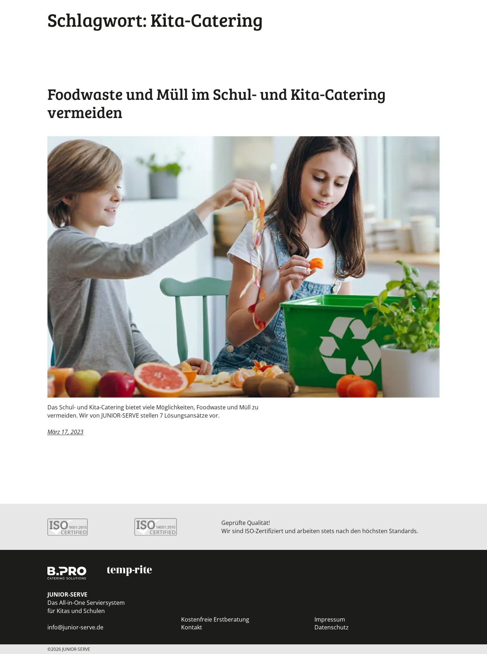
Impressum (329, 619)
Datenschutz (331, 627)
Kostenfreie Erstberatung (215, 619)
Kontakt (191, 627)
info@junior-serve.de (75, 627)
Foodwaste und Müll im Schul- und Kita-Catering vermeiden (216, 103)
